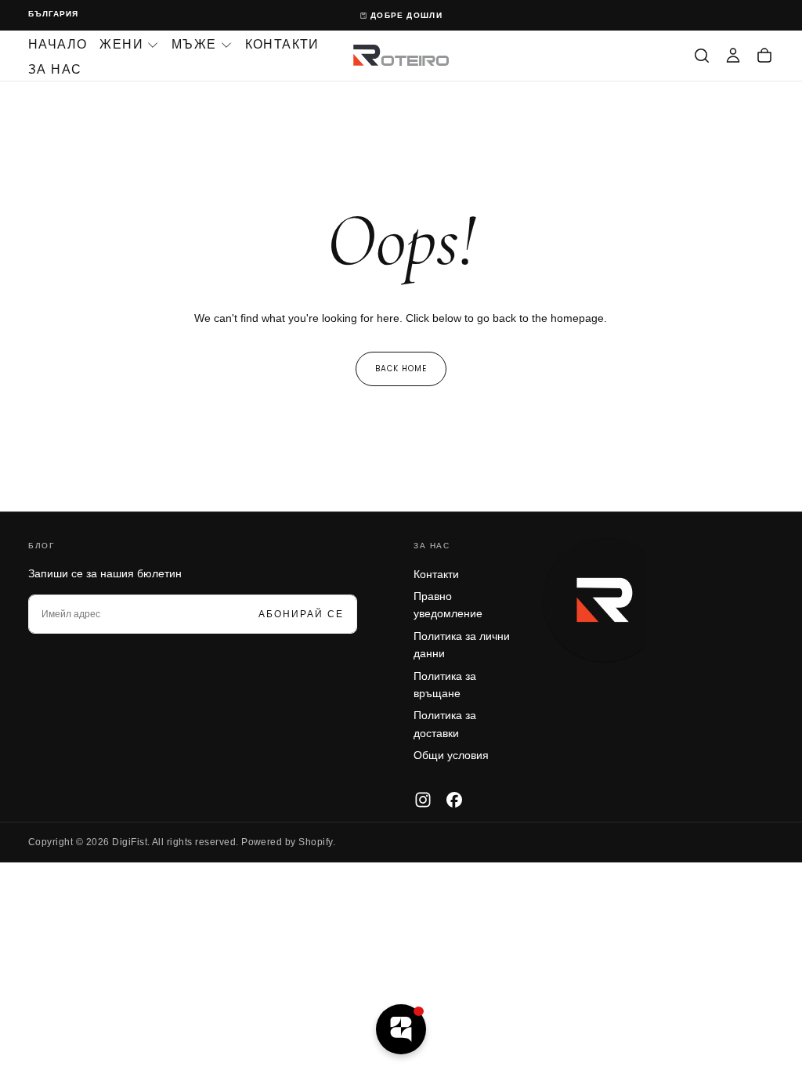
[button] (53, 14)
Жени (121, 44)
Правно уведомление (448, 605)
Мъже (194, 44)
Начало (57, 44)
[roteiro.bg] (604, 600)
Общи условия (451, 755)
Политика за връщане (445, 684)
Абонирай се (301, 613)
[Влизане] (733, 55)
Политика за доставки (445, 724)
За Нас (54, 69)
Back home (401, 368)
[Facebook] (454, 799)
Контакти (282, 44)
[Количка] (764, 55)
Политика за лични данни (462, 645)
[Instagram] (423, 799)
